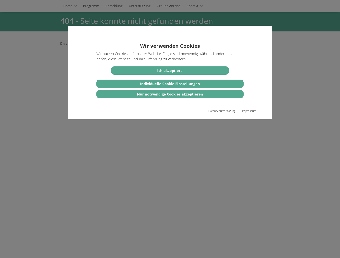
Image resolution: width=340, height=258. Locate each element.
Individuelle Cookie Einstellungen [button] (170, 83)
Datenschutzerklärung (221, 111)
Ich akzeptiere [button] (170, 70)
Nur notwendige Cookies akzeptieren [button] (170, 94)
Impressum (249, 111)
